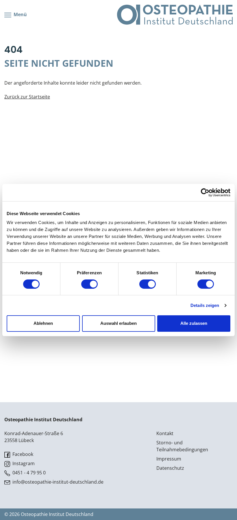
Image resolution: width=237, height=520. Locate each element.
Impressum (168, 459)
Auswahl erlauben (118, 323)
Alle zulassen (193, 323)
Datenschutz (170, 468)
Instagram (23, 463)
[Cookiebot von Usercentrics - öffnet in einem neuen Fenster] (205, 192)
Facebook (22, 454)
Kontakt (164, 433)
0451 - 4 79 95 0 (28, 472)
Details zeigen (204, 305)
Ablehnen (43, 323)
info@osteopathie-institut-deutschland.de (57, 482)
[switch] (89, 284)
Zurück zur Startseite (27, 97)
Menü (19, 14)
